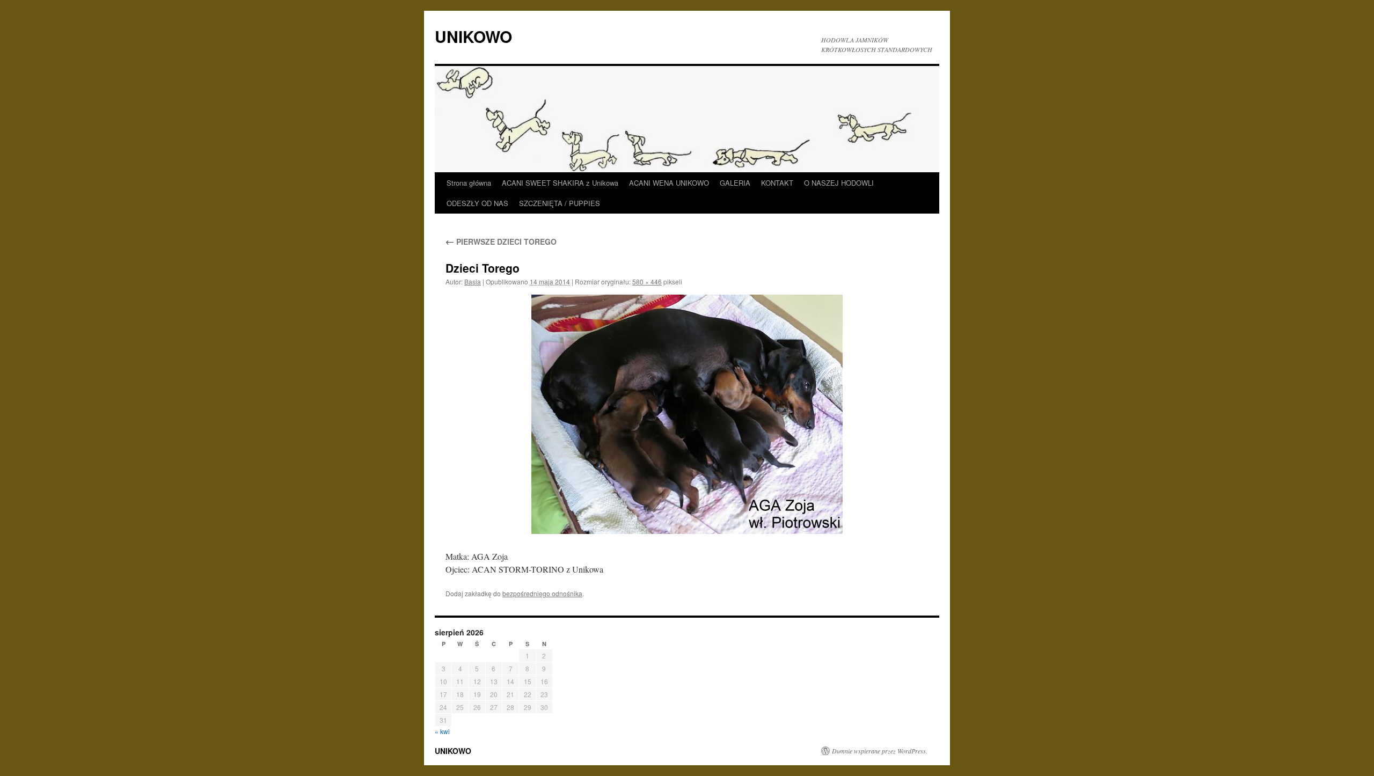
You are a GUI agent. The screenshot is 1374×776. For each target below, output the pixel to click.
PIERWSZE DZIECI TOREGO (501, 241)
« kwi (442, 731)
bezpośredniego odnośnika (542, 593)
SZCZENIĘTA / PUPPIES (559, 203)
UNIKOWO (473, 36)
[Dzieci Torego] (687, 414)
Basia (472, 281)
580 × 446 (647, 281)
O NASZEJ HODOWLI (839, 183)
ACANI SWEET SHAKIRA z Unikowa (560, 183)
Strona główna (469, 183)
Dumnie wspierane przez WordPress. (879, 750)
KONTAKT (777, 183)
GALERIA (735, 183)
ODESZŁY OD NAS (477, 203)
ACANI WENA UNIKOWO (669, 183)
